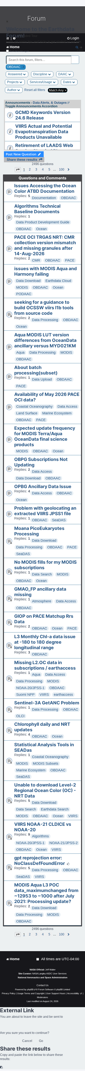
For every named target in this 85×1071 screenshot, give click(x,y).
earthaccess (63, 695)
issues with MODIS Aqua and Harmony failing (45, 271)
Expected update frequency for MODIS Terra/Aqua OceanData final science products (44, 436)
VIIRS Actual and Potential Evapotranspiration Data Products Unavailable (43, 131)
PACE (70, 260)
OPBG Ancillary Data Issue (42, 486)
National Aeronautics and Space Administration (42, 977)
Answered (15, 74)
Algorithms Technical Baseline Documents (37, 208)
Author (12, 90)
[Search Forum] (76, 58)
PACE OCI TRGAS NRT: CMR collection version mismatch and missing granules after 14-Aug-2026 (45, 245)
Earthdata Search (55, 809)
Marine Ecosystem (57, 413)
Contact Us (42, 985)
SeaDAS (59, 520)
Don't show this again (19, 51)
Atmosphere (41, 601)
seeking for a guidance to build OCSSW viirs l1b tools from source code (44, 307)
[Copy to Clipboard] (1, 1067)
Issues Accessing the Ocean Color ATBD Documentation (45, 188)
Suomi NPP (25, 695)
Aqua (20, 352)
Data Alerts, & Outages (50, 102)
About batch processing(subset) (36, 370)
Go (41, 1041)
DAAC (63, 74)
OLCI (20, 716)
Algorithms (40, 836)
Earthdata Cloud (58, 281)
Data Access (67, 406)
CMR (36, 260)
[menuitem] (38, 959)
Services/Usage (41, 82)
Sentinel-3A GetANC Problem (46, 703)
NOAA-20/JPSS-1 (30, 688)
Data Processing (45, 320)
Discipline (40, 74)
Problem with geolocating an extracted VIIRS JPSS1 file (45, 510)
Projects (13, 82)
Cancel (27, 1041)
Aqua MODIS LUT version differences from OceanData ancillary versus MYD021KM (45, 340)
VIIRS (44, 695)
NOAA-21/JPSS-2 (63, 843)
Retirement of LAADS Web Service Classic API (44, 148)
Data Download (28, 281)
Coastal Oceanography (34, 406)
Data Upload (42, 379)
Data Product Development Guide (42, 222)
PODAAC (23, 294)
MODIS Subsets (45, 763)
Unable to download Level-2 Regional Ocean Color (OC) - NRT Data (45, 790)
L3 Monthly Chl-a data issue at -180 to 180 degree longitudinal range (45, 642)
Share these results (22, 160)
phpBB (30, 989)
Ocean (41, 229)
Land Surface (26, 413)
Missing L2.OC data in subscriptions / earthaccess (45, 665)
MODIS (22, 287)
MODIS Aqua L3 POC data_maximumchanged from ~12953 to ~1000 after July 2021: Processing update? (46, 893)
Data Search (42, 574)
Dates (67, 82)
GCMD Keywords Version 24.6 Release (42, 115)
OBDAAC (68, 198)
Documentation (44, 198)
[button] (18, 169)
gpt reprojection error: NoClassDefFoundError (39, 860)
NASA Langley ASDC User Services (49, 973)
